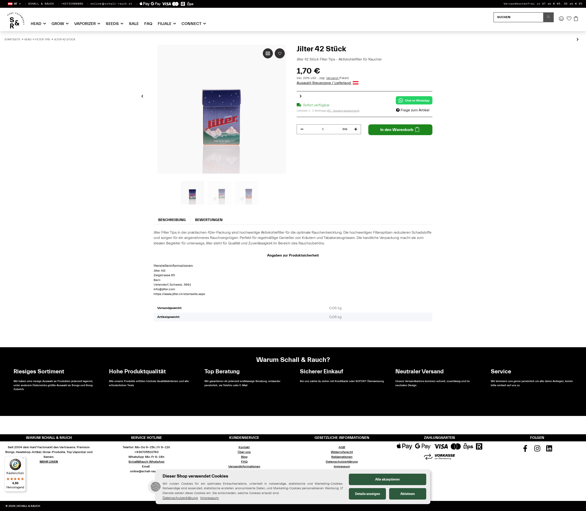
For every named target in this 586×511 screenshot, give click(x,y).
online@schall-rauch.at (111, 3)
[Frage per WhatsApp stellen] (414, 100)
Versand (332, 78)
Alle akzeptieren (387, 479)
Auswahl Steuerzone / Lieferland (324, 83)
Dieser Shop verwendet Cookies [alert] (195, 476)
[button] (14, 4)
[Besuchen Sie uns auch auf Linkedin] (549, 450)
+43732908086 (72, 3)
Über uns (244, 452)
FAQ (148, 23)
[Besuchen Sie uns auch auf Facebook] (525, 450)
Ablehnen (407, 494)
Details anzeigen (367, 494)
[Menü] (23, 459)
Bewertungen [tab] (208, 220)
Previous (142, 96)
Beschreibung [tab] (172, 220)
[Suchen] (548, 17)
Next (300, 96)
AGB (342, 447)
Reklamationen (342, 457)
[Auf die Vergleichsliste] (268, 53)
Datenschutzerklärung (342, 462)
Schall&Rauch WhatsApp (146, 462)
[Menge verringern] (302, 129)
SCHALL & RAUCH (41, 3)
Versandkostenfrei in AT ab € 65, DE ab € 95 (543, 3)
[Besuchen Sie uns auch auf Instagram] (537, 450)
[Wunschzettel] (569, 19)
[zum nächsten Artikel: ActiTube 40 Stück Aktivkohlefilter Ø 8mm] (577, 40)
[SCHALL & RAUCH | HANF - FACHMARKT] (15, 20)
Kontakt (244, 447)
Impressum (342, 466)
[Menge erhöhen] (356, 129)
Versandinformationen (244, 466)
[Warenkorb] (576, 19)
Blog (244, 457)
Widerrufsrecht (342, 452)
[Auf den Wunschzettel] (280, 53)
